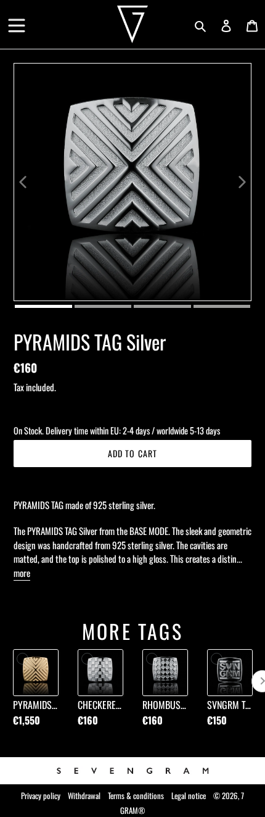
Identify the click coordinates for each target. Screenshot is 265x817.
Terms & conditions (136, 795)
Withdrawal (84, 795)
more (22, 572)
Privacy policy (40, 795)
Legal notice (188, 795)
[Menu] (16, 21)
